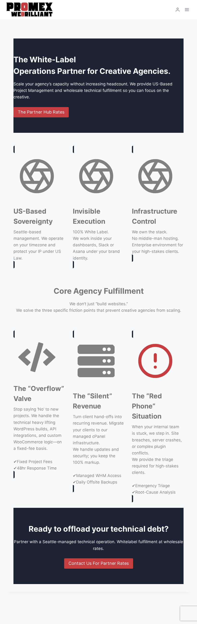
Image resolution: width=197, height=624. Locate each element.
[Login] (177, 10)
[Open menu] (186, 9)
